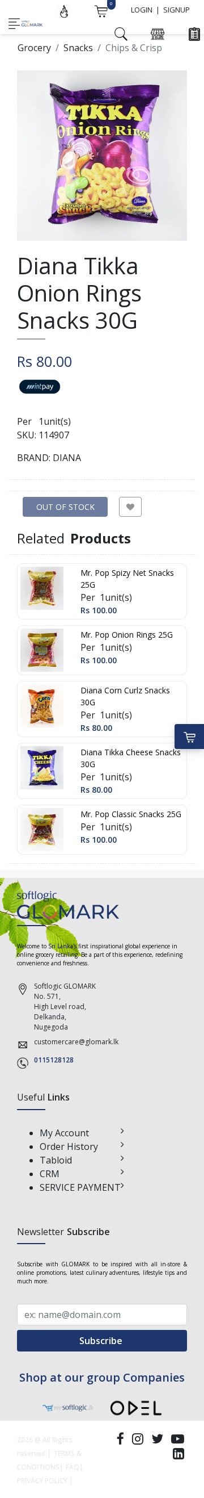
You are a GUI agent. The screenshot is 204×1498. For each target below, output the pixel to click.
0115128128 (54, 1060)
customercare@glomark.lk (76, 1042)
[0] (101, 10)
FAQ (72, 1467)
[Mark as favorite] (130, 507)
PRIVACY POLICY (42, 1481)
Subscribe (102, 1340)
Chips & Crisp (133, 47)
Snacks (78, 47)
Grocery (34, 47)
